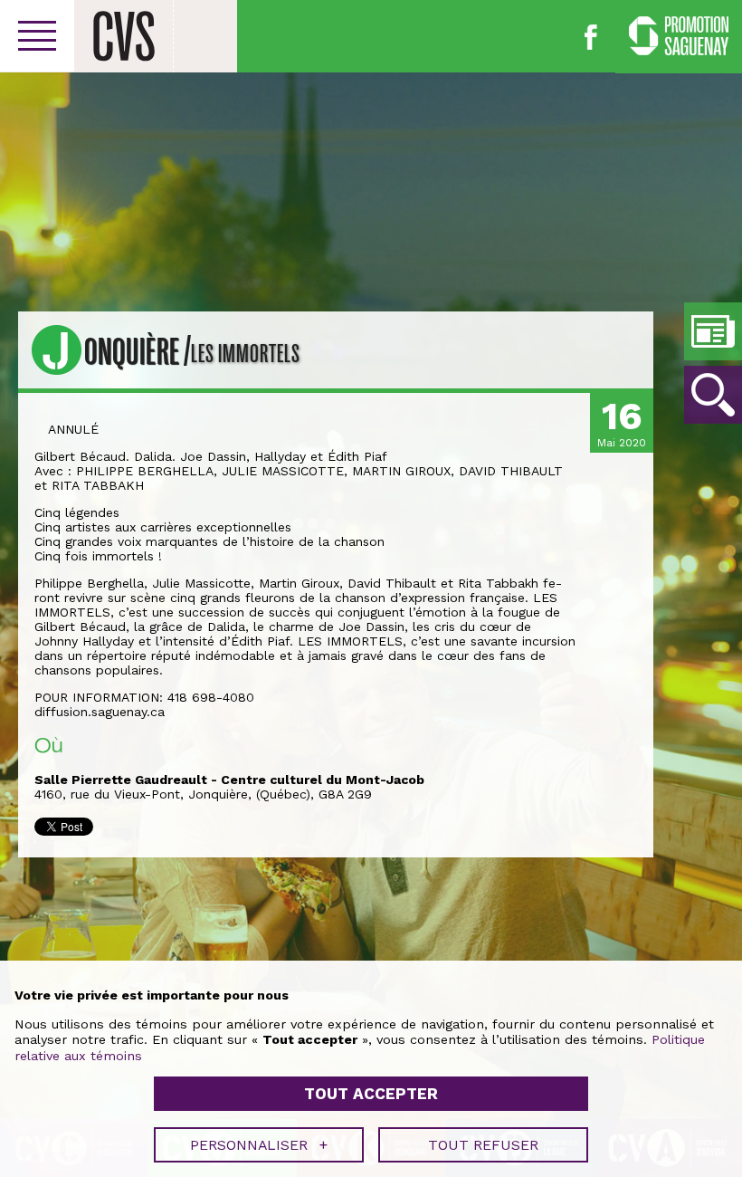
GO (713, 395)
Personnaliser (259, 1144)
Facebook (591, 37)
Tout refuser (483, 1144)
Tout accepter (371, 1094)
